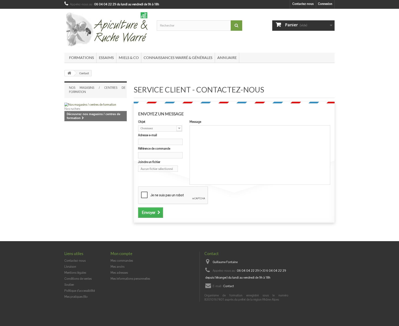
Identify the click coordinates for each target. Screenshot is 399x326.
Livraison (70, 267)
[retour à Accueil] (69, 73)
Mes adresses (119, 273)
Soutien (69, 285)
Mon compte (121, 253)
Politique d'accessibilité (79, 291)
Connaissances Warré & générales (178, 57)
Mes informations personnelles (130, 279)
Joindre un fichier (149, 162)
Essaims (106, 57)
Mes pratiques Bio (76, 297)
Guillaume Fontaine (225, 262)
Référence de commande (154, 149)
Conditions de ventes (78, 279)
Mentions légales (75, 273)
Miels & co (129, 57)
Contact (228, 286)
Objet (141, 122)
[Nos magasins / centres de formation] (95, 105)
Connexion (325, 4)
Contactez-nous (303, 4)
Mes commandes (122, 261)
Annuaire (227, 57)
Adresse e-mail (147, 135)
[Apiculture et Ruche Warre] (107, 29)
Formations (81, 57)
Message (195, 122)
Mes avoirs (117, 267)
